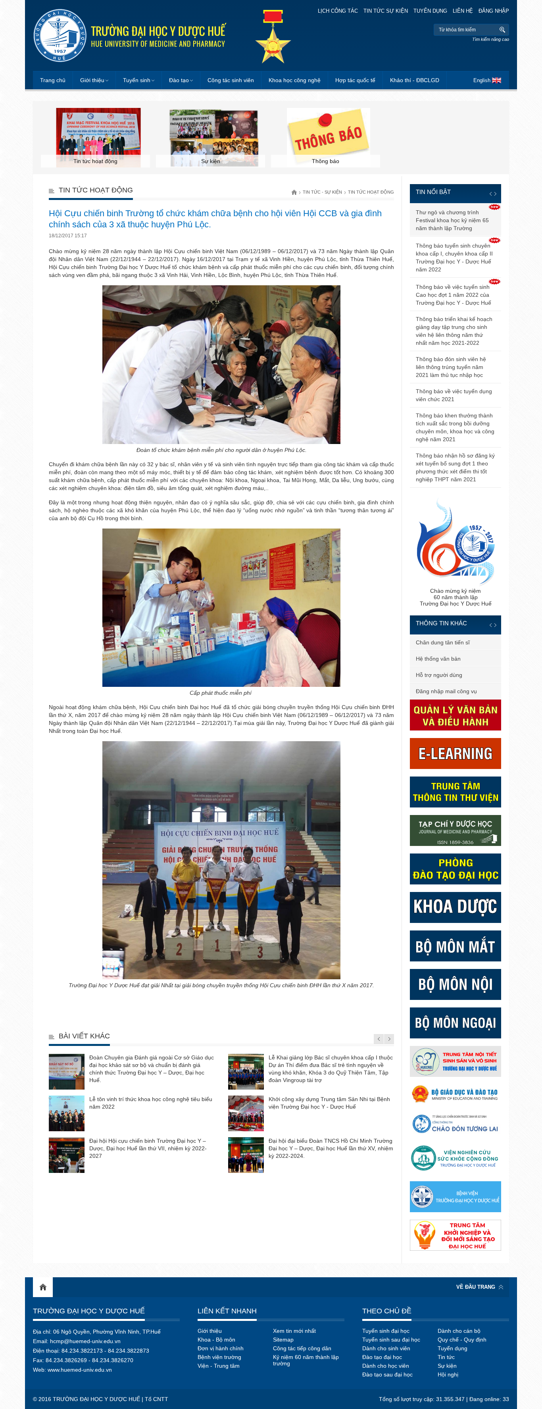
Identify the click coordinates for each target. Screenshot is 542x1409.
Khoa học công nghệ (295, 80)
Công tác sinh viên (231, 80)
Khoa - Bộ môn (216, 1339)
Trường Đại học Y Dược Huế (89, 1311)
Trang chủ (52, 80)
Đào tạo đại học (382, 1357)
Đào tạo (179, 80)
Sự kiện (447, 1366)
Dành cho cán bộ (459, 1331)
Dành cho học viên (385, 1366)
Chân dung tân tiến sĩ (443, 642)
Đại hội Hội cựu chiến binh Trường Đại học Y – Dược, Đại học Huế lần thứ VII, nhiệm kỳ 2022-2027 (148, 1148)
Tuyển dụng (430, 11)
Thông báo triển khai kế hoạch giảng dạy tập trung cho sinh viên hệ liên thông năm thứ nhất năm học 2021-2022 (454, 331)
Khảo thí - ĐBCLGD (414, 80)
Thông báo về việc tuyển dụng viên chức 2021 (454, 395)
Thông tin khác (441, 623)
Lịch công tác (338, 11)
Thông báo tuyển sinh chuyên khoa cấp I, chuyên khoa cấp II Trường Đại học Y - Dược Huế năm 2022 (454, 257)
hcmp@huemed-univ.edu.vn (85, 1341)
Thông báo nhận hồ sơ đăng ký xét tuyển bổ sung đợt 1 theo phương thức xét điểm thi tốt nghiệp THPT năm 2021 (455, 467)
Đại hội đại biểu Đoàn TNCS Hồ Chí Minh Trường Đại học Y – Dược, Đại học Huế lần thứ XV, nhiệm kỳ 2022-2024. (331, 1148)
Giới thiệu (92, 80)
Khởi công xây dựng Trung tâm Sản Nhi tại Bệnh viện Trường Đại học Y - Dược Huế (329, 1103)
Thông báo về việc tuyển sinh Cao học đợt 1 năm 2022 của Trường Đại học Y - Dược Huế (453, 295)
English (481, 80)
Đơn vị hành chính (221, 1348)
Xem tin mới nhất (294, 1331)
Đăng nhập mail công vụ (446, 691)
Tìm (502, 30)
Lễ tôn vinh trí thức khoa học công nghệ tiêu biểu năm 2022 (150, 1103)
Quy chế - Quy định (462, 1339)
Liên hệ (463, 11)
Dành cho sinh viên (386, 1348)
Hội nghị (448, 1374)
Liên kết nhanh (227, 1311)
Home (43, 1287)
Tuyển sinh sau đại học (391, 1339)
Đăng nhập (494, 11)
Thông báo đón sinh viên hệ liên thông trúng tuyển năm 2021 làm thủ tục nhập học (451, 367)
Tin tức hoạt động (371, 192)
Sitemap (283, 1339)
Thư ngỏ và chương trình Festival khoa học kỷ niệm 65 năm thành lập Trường (452, 220)
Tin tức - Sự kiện (322, 192)
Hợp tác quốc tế (355, 80)
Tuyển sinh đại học (385, 1331)
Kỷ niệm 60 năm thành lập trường (306, 1360)
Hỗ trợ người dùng (439, 675)
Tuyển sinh (136, 80)
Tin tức (446, 1357)
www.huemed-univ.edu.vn (80, 1370)
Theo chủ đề (386, 1311)
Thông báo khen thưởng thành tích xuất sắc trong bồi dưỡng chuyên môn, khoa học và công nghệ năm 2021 (455, 427)
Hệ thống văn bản (438, 658)
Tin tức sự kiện (385, 11)
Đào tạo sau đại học (387, 1374)
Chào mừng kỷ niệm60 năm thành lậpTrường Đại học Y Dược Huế (456, 597)
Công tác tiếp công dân (302, 1348)
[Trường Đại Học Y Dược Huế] (130, 35)
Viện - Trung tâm (219, 1366)
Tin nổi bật (433, 191)
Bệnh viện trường (219, 1357)
